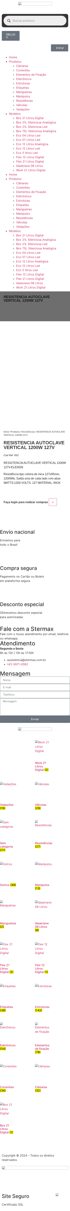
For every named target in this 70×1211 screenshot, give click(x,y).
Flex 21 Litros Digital (30, 161)
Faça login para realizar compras (26, 502)
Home (13, 57)
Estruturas (23, 83)
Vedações (22, 109)
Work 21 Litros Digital (30, 170)
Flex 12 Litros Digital (30, 157)
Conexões (23, 70)
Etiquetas (22, 87)
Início (6, 432)
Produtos (15, 61)
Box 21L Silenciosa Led (31, 127)
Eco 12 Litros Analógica (32, 144)
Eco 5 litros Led (27, 153)
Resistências (24, 100)
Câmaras (22, 66)
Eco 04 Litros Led (28, 135)
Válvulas (21, 105)
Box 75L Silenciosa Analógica (36, 131)
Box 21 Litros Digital (30, 118)
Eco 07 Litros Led (28, 140)
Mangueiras (24, 92)
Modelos (15, 113)
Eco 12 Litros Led (28, 148)
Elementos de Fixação (31, 74)
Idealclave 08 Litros (29, 166)
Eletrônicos (23, 79)
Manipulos (23, 96)
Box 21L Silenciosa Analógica (36, 122)
